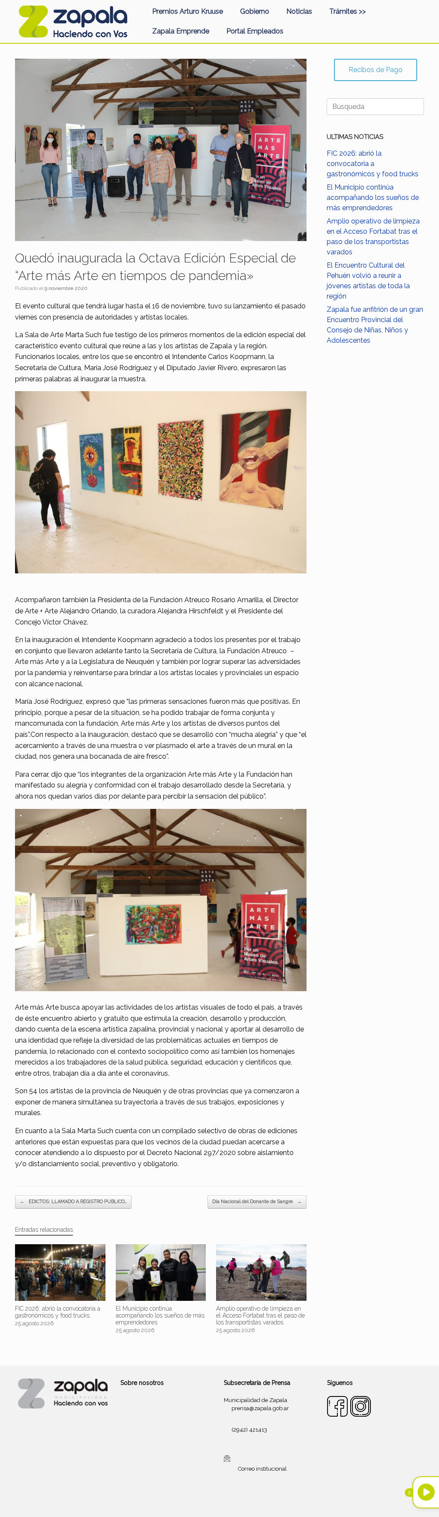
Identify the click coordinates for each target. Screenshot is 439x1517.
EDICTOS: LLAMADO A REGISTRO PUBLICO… (73, 1201)
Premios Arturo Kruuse (187, 11)
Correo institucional (262, 1469)
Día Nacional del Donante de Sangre (257, 1201)
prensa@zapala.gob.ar (260, 1408)
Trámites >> (347, 11)
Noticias (299, 11)
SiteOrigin (230, 1500)
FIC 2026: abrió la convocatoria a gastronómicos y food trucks (372, 163)
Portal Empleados (254, 31)
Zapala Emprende (180, 31)
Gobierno (254, 11)
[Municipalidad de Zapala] (73, 21)
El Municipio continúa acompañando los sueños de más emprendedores (373, 197)
